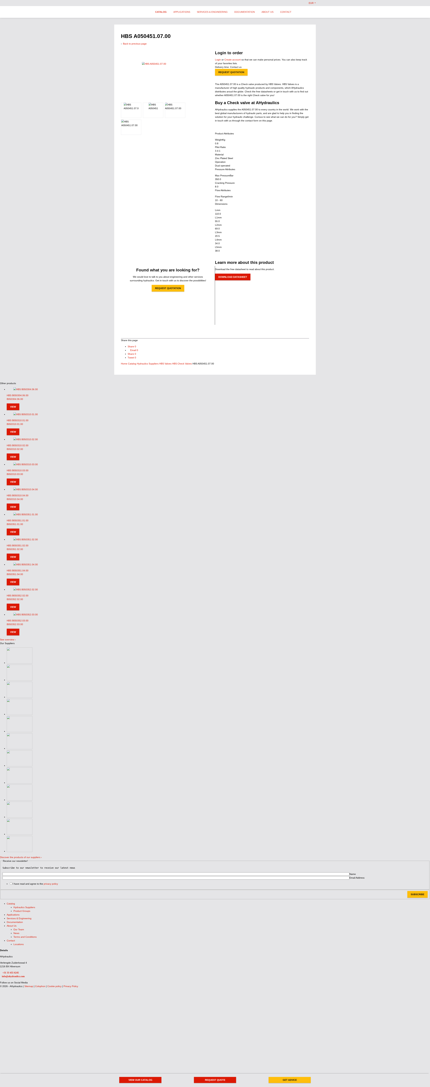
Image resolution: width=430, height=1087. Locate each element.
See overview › (8, 639)
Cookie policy (54, 986)
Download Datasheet (232, 277)
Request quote (215, 1080)
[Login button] (307, 11)
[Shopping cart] (314, 11)
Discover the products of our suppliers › (21, 857)
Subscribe (417, 894)
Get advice (290, 1080)
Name (352, 874)
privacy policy (51, 883)
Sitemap (29, 986)
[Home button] (131, 12)
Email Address (356, 877)
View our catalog (140, 1080)
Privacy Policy (70, 986)
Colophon (40, 986)
